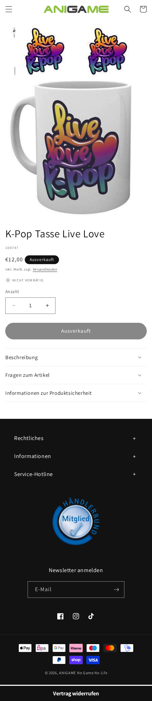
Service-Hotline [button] (33, 474)
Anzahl (12, 292)
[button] (9, 9)
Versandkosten (45, 269)
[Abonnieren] (116, 589)
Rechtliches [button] (29, 438)
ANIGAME (67, 672)
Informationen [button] (32, 456)
